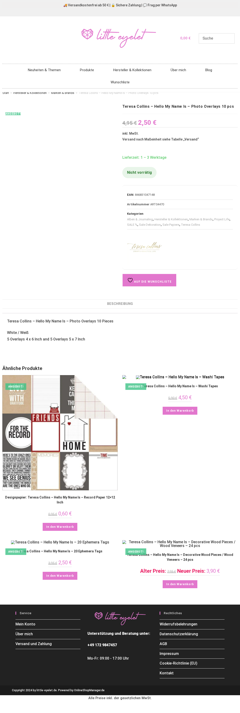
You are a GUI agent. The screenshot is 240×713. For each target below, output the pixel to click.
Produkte (87, 70)
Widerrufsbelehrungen (178, 624)
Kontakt (167, 673)
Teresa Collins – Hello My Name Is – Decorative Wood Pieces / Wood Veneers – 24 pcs (180, 557)
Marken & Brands (62, 93)
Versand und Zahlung (33, 644)
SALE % (132, 224)
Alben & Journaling (140, 219)
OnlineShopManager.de (89, 690)
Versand (191, 139)
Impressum (169, 653)
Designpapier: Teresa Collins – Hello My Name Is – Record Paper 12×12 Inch (60, 499)
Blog (208, 70)
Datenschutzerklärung (179, 634)
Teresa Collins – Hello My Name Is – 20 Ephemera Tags (60, 551)
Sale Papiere (170, 224)
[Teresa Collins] (144, 247)
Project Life (221, 219)
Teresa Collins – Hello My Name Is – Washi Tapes (180, 386)
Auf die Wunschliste (152, 281)
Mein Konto (25, 624)
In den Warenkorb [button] (60, 526)
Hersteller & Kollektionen (132, 70)
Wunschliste (120, 82)
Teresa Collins (190, 224)
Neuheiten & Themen (44, 70)
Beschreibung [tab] (120, 304)
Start (5, 93)
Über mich (178, 70)
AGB (163, 644)
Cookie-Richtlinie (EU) (178, 663)
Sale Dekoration (150, 224)
